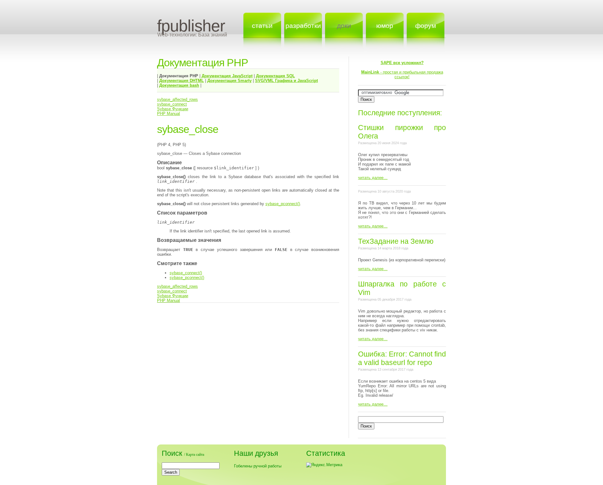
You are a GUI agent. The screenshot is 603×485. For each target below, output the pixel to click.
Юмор (384, 25)
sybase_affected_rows (177, 99)
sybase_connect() (186, 272)
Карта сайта (195, 454)
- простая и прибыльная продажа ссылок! (402, 69)
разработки (303, 25)
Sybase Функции (172, 108)
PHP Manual (168, 113)
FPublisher (191, 26)
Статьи (262, 25)
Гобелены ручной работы (257, 466)
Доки (344, 25)
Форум (425, 25)
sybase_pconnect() (282, 203)
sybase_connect (172, 104)
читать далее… (373, 177)
